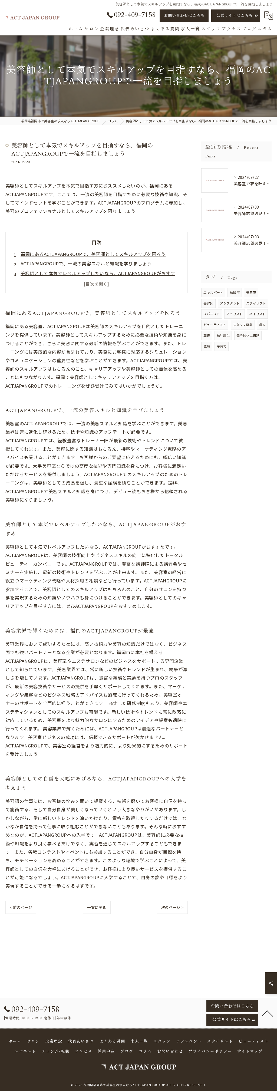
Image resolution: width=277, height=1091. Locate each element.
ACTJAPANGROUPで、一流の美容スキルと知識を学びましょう (86, 263)
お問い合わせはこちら (184, 15)
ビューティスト (214, 324)
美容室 (251, 292)
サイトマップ (250, 1051)
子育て (222, 346)
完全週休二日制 (247, 335)
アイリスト (234, 313)
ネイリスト (257, 313)
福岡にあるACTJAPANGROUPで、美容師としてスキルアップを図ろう (93, 254)
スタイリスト (256, 303)
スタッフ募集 (243, 324)
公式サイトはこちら (234, 15)
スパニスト (211, 313)
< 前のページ (21, 907)
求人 (262, 324)
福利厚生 (223, 335)
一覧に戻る (96, 907)
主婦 (206, 346)
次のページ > (172, 907)
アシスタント (230, 303)
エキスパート (213, 292)
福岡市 (235, 292)
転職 (206, 335)
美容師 (208, 303)
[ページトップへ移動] (267, 1013)
